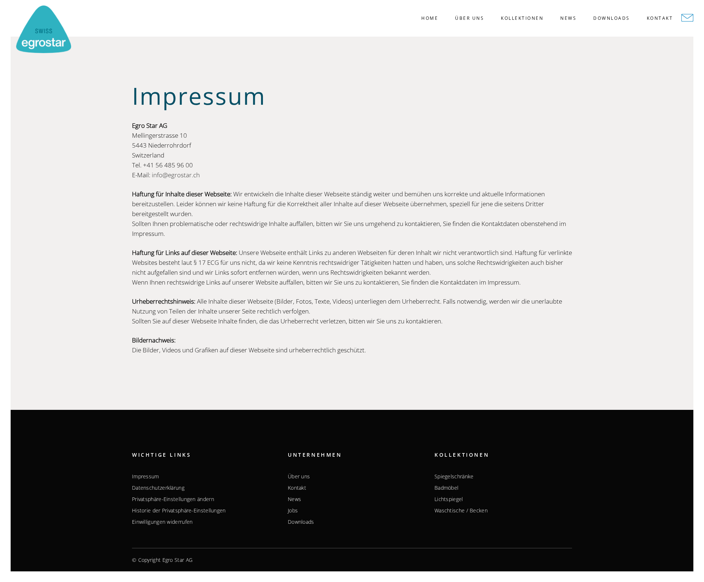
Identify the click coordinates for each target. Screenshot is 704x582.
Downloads (301, 521)
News (294, 499)
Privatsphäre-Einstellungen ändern (173, 499)
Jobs (293, 510)
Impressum (145, 476)
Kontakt (297, 487)
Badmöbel (446, 487)
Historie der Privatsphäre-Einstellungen (179, 510)
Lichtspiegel (448, 499)
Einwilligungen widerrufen (162, 521)
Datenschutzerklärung (158, 487)
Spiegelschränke (454, 476)
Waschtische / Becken (461, 510)
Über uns (299, 476)
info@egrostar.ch (176, 175)
